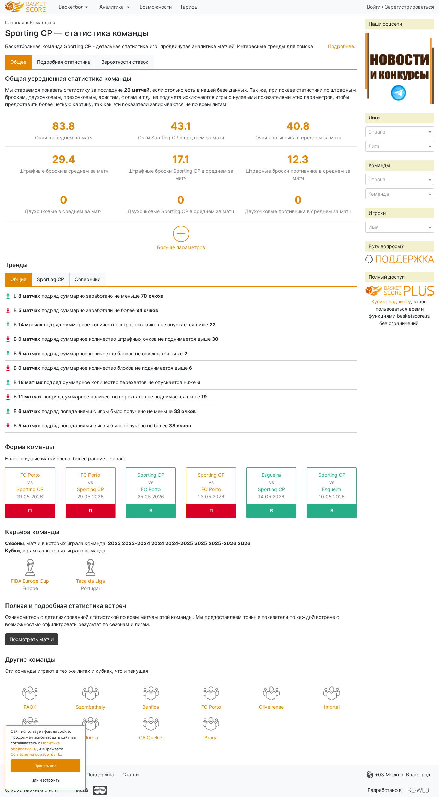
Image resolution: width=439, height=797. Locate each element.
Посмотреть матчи (32, 639)
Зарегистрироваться (409, 7)
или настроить (46, 780)
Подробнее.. (342, 46)
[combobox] (399, 131)
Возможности (156, 7)
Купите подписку (391, 301)
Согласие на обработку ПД (36, 754)
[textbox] (400, 132)
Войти (373, 7)
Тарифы (189, 7)
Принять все (45, 766)
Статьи (130, 774)
